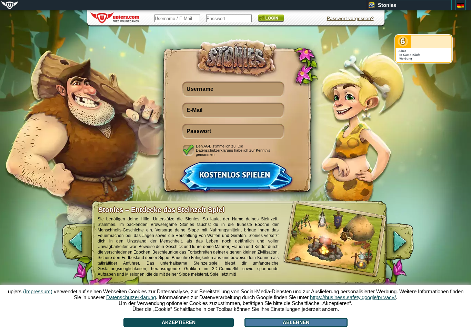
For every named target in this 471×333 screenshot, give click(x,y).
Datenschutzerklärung (214, 150)
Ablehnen (296, 322)
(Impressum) (37, 291)
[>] (405, 245)
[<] (70, 245)
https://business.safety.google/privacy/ (353, 297)
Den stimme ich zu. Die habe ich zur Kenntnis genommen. (233, 150)
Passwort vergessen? (350, 18)
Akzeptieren (179, 322)
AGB (207, 146)
